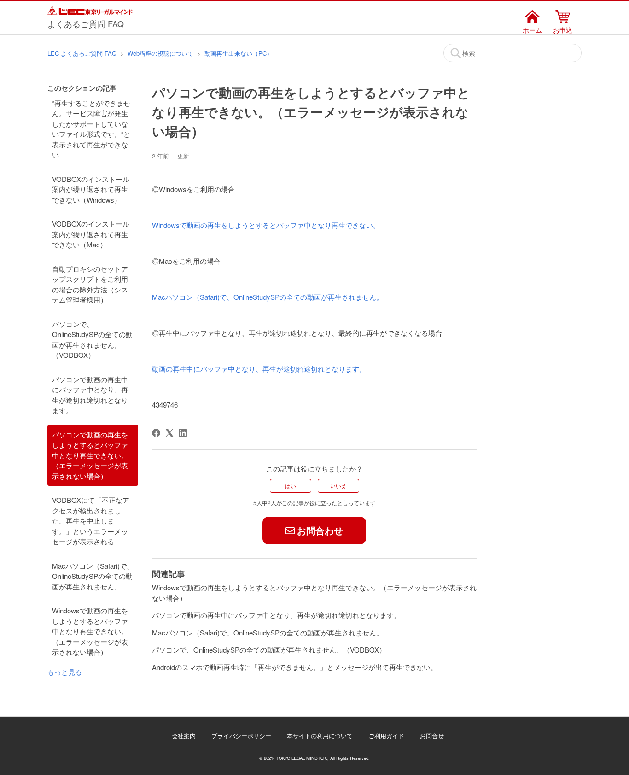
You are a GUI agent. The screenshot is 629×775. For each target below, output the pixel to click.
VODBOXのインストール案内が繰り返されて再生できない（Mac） (90, 234)
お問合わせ (320, 530)
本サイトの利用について (320, 735)
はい (290, 485)
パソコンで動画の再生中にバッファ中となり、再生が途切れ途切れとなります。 (90, 394)
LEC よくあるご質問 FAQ (81, 53)
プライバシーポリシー (241, 735)
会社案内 (184, 735)
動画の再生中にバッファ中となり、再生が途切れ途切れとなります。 (259, 368)
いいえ (338, 485)
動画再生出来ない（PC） (238, 53)
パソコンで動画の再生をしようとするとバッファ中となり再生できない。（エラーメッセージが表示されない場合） (90, 455)
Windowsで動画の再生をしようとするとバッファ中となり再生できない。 (266, 225)
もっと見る (64, 671)
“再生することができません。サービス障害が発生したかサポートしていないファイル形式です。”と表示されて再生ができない (91, 129)
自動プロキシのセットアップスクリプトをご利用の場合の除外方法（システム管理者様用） (90, 284)
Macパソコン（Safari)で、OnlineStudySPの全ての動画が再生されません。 (93, 576)
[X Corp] (169, 433)
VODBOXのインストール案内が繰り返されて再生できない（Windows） (90, 189)
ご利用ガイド (386, 735)
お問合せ (432, 735)
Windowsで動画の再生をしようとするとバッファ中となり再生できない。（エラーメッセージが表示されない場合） (90, 631)
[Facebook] (156, 433)
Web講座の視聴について (160, 53)
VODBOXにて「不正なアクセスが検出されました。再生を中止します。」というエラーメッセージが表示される (90, 520)
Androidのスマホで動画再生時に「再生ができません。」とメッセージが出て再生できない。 (294, 667)
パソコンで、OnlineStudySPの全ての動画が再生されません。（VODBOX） (92, 339)
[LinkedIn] (183, 433)
